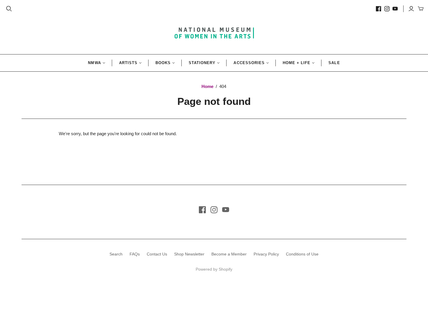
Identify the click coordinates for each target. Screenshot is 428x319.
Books (163, 63)
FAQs (135, 254)
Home (207, 86)
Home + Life (296, 63)
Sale (334, 63)
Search (116, 254)
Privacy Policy (266, 254)
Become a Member (229, 254)
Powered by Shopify (214, 269)
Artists (128, 63)
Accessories (249, 63)
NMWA (94, 63)
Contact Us (157, 254)
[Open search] (9, 9)
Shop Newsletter (189, 254)
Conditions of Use (302, 254)
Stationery (202, 63)
